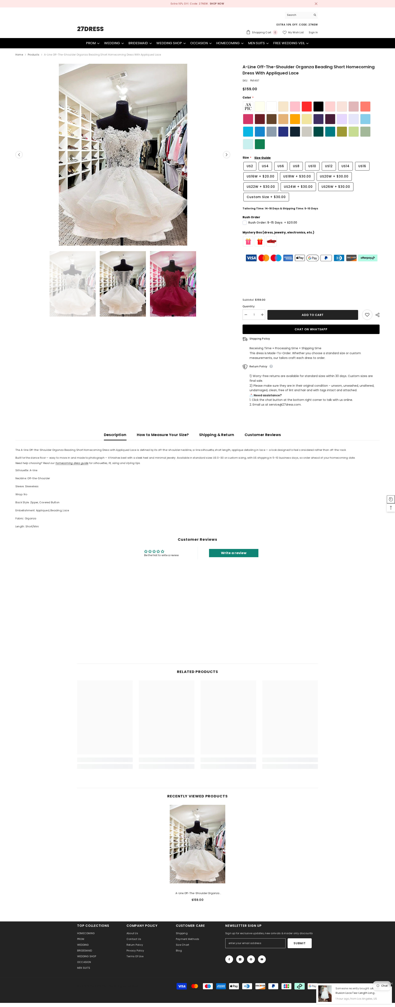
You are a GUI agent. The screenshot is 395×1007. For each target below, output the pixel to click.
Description (115, 434)
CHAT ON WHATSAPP (311, 329)
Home (19, 54)
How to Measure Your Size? (163, 434)
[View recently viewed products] (391, 499)
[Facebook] (229, 959)
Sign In (313, 32)
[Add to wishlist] (367, 315)
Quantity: (249, 306)
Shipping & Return (216, 434)
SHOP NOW (214, 3)
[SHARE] (376, 315)
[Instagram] (240, 959)
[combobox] (298, 15)
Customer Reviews (263, 434)
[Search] (301, 15)
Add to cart (314, 315)
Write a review (233, 553)
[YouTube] (262, 959)
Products (33, 54)
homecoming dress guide (72, 463)
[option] (197, 3)
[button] (19, 154)
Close (316, 4)
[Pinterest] (251, 959)
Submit (300, 943)
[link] (105, 760)
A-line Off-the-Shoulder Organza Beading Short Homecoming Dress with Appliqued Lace (197, 893)
